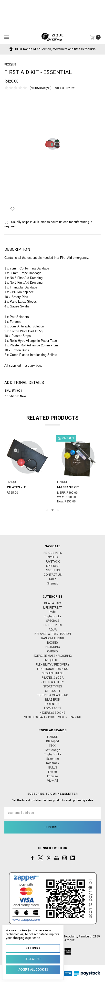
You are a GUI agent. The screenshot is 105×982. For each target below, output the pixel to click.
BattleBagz (52, 750)
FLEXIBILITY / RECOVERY (52, 664)
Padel (52, 612)
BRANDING (52, 647)
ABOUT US (52, 570)
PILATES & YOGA (52, 677)
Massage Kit (19, 487)
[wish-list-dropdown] (12, 209)
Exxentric (52, 758)
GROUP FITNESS (52, 673)
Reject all (33, 959)
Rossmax (52, 763)
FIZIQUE (52, 737)
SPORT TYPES (52, 686)
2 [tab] (52, 510)
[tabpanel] (29, 470)
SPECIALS (52, 566)
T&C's (52, 579)
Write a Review (64, 88)
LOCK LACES (52, 708)
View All (52, 780)
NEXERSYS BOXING (52, 712)
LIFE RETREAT (52, 607)
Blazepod (52, 741)
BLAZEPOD (52, 699)
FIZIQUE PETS (52, 553)
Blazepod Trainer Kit (77, 487)
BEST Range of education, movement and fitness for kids (54, 49)
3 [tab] (58, 510)
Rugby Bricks (52, 616)
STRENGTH (52, 691)
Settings (33, 948)
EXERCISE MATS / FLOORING (52, 656)
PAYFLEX (52, 557)
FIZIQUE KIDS (52, 660)
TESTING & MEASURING (52, 695)
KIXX (52, 745)
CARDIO (52, 651)
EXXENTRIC (52, 704)
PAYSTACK (53, 561)
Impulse (52, 776)
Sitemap (52, 583)
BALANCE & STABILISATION (52, 634)
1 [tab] (47, 510)
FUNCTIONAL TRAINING (52, 669)
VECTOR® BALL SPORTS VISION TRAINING (52, 717)
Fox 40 (52, 772)
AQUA (53, 629)
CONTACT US (53, 574)
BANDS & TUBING (52, 638)
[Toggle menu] (6, 37)
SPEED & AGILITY (53, 682)
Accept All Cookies (33, 969)
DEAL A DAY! (52, 603)
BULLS (52, 767)
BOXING (52, 642)
